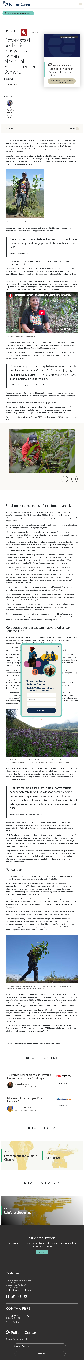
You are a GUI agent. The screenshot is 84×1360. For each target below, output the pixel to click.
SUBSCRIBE (41, 710)
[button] (41, 684)
